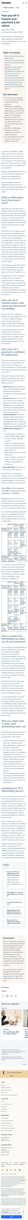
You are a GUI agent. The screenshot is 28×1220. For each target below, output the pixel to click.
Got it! (11, 1216)
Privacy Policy (4, 1212)
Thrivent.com (22, 1193)
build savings (7, 775)
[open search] (23, 2)
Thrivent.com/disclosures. (6, 1186)
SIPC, (2, 1182)
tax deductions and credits (15, 370)
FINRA (22, 1181)
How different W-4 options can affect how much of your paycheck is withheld (14, 73)
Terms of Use (15, 1164)
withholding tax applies (11, 329)
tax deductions (6, 661)
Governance (16, 1162)
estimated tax (11, 761)
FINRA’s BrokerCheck (5, 1194)
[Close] (21, 1207)
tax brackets (12, 508)
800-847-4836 (5, 1155)
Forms (10, 1162)
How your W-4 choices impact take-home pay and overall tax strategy (14, 63)
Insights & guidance (9, 7)
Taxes (17, 7)
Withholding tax (6, 208)
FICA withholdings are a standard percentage (14, 287)
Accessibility (8, 1164)
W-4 (9, 314)
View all (4, 1008)
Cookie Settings (4, 1162)
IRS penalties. (6, 715)
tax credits (20, 686)
